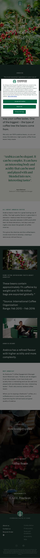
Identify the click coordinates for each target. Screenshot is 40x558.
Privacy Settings (19, 111)
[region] (20, 98)
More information (12, 96)
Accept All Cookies (20, 101)
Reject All (19, 106)
